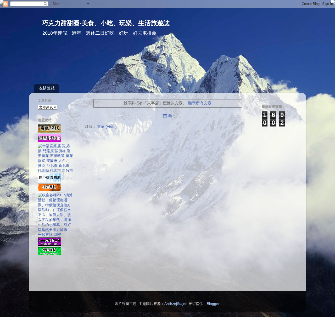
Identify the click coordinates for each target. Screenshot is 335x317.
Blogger (213, 304)
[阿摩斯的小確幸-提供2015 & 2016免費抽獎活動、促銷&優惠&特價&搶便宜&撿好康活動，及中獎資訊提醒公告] (55, 235)
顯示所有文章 (199, 103)
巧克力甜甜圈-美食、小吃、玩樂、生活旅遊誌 (106, 23)
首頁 (167, 116)
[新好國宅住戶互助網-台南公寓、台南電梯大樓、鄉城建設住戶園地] (49, 180)
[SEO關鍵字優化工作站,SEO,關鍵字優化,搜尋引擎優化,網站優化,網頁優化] (49, 141)
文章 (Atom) (107, 127)
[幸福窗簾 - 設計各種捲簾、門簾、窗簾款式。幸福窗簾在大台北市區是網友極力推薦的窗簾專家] (55, 171)
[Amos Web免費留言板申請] (49, 244)
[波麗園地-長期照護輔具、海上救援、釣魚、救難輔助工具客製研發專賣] (49, 190)
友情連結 (47, 88)
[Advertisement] (161, 63)
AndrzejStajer (175, 304)
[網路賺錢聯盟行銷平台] (49, 254)
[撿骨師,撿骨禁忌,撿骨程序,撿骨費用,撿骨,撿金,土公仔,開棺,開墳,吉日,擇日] (49, 131)
